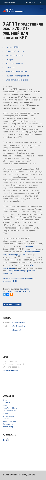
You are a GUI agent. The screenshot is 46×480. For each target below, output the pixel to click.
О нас (5, 400)
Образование (8, 424)
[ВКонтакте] (7, 294)
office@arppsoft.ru (18, 326)
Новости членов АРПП (15, 55)
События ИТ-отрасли (15, 51)
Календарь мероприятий (16, 72)
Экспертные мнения (14, 64)
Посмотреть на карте (11, 370)
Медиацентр (8, 427)
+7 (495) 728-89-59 (9, 2)
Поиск (32, 2)
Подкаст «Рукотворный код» (18, 76)
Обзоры (9, 60)
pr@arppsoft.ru (17, 330)
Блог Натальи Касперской (17, 80)
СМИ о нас (10, 68)
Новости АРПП (12, 47)
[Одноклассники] (11, 294)
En (27, 2)
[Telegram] (4, 294)
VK (41, 2)
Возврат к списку (13, 304)
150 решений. (27, 246)
